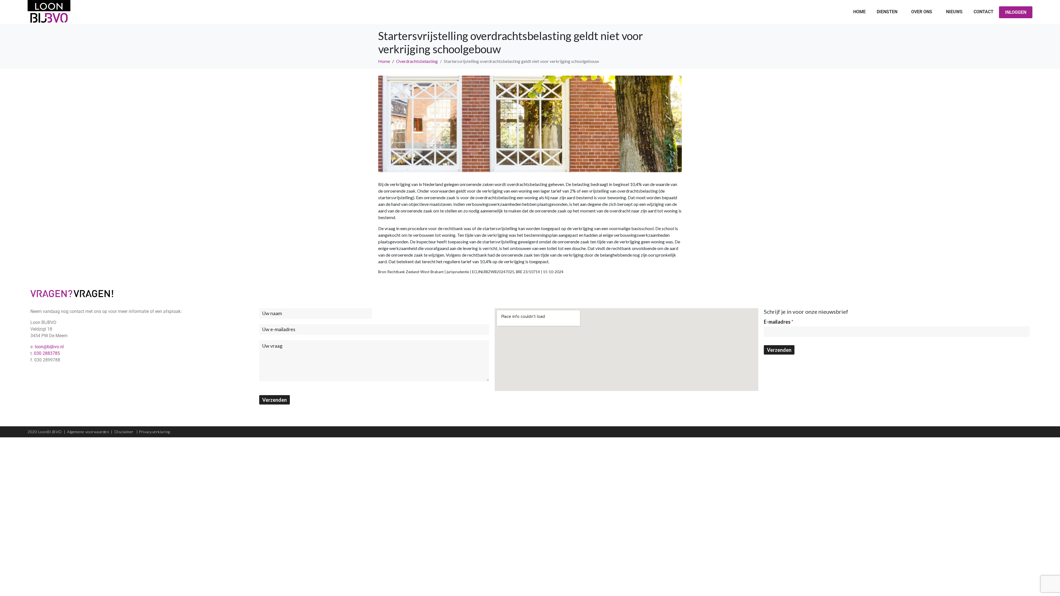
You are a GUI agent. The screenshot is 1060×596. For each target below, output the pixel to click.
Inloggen (1015, 12)
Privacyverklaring (154, 431)
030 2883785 (47, 353)
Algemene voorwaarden (88, 431)
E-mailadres (778, 322)
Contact (983, 11)
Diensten (887, 11)
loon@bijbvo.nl (49, 346)
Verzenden (274, 400)
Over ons (921, 11)
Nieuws (954, 11)
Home (859, 11)
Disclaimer (125, 431)
